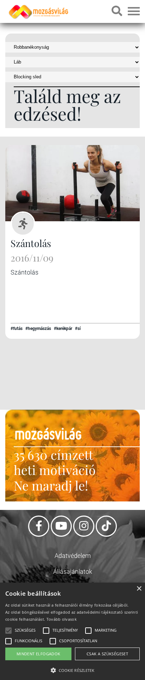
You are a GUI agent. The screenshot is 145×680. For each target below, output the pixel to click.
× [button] (138, 588)
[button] (72, 669)
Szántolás (31, 243)
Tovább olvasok (61, 619)
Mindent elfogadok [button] (39, 653)
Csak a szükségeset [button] (107, 653)
